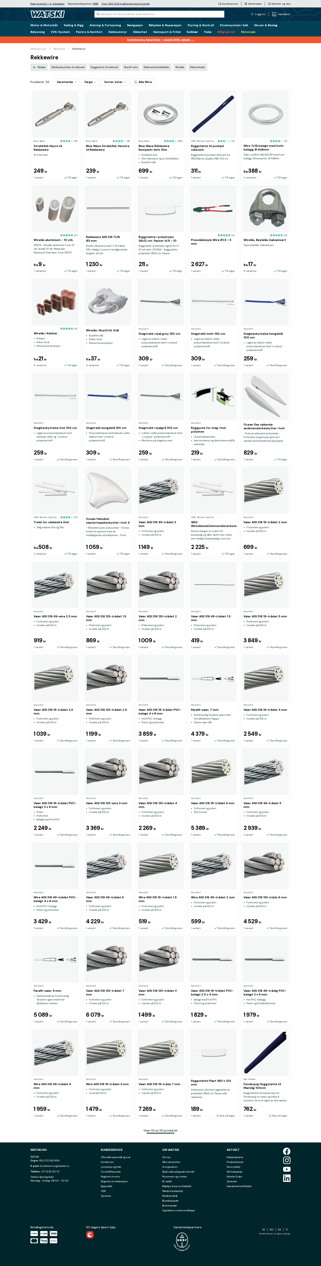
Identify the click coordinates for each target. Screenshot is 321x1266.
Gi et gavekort (170, 1167)
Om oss (166, 1157)
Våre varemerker (171, 1162)
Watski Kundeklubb (172, 1191)
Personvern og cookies (174, 1176)
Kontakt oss (107, 1162)
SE (263, 1229)
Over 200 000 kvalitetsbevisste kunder (126, 3)
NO (271, 1229)
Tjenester (106, 1196)
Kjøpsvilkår (107, 1186)
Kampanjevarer (235, 1157)
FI (287, 1229)
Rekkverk (59, 48)
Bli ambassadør (170, 1200)
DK (279, 1229)
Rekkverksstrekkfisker (156, 67)
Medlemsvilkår (170, 1196)
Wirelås (179, 67)
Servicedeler (233, 1167)
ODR (103, 1191)
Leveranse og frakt (111, 1167)
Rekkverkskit (197, 67)
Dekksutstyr (38, 48)
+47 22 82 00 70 (50, 1171)
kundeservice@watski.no (54, 1166)
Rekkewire (78, 48)
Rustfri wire (131, 67)
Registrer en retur (110, 1176)
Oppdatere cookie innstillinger (178, 1210)
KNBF (96, 3)
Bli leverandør (169, 1205)
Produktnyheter (235, 1162)
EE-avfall (167, 1181)
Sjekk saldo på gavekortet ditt (178, 1171)
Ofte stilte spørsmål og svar (116, 1157)
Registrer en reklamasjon (114, 1181)
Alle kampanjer (235, 1171)
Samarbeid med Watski (239, 1186)
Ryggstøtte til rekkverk (104, 67)
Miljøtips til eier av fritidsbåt (176, 1186)
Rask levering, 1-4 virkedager (47, 3)
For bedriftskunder (111, 1171)
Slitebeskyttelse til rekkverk (68, 67)
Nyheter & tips (234, 1176)
